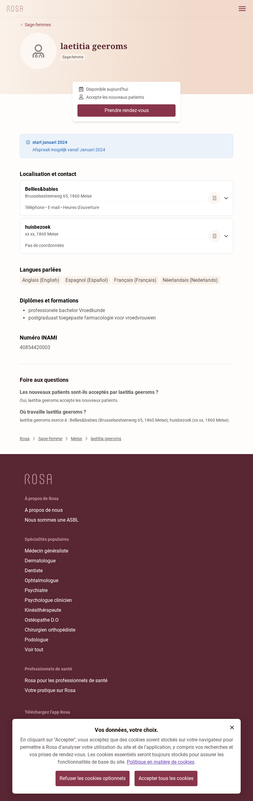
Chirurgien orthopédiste (50, 630)
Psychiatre (36, 590)
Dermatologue (40, 561)
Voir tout (34, 650)
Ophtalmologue (41, 580)
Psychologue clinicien (48, 600)
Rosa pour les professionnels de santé (66, 680)
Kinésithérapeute (43, 610)
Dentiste (34, 571)
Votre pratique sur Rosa (50, 690)
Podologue (36, 640)
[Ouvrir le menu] (242, 8)
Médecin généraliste (46, 551)
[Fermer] (232, 727)
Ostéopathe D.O (42, 620)
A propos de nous (44, 510)
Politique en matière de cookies (160, 762)
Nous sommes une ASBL (52, 520)
